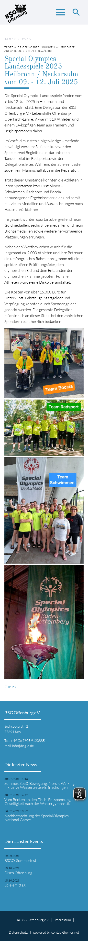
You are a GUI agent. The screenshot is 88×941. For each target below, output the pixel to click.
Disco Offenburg (18, 873)
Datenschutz (18, 932)
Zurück (10, 686)
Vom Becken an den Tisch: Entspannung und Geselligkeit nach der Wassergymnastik (41, 801)
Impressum (63, 920)
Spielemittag (14, 885)
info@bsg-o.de (23, 746)
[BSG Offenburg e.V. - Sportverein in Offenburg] (16, 15)
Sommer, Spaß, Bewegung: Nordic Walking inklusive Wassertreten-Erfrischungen (39, 785)
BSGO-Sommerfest (20, 860)
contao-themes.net (65, 932)
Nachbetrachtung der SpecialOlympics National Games (36, 818)
